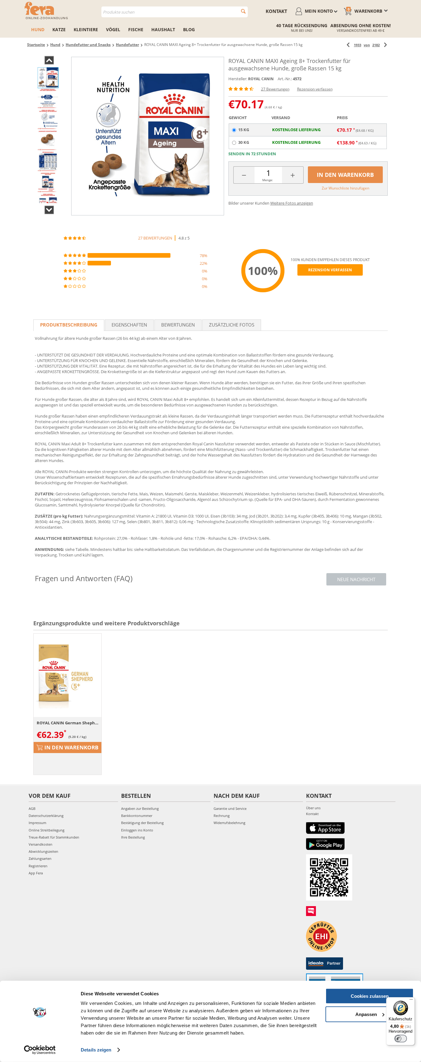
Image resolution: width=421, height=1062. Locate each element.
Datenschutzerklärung (46, 815)
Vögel (113, 29)
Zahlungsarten (40, 858)
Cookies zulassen (370, 996)
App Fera (36, 873)
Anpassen (366, 1014)
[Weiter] (385, 45)
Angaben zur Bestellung (140, 808)
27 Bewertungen (275, 89)
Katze (59, 29)
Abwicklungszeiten (43, 851)
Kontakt (276, 11)
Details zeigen (96, 1049)
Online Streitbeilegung (46, 830)
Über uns (313, 808)
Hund (37, 29)
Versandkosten (40, 844)
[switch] (400, 1038)
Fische (135, 29)
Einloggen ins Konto (137, 830)
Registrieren (38, 866)
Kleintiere (86, 29)
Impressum (37, 822)
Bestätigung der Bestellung (142, 822)
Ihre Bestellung (133, 837)
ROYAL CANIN (261, 78)
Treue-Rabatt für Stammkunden (54, 837)
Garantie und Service (230, 808)
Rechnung (222, 815)
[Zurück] (348, 45)
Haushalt (163, 29)
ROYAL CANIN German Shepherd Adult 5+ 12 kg (67, 723)
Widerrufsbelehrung (229, 822)
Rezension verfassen (315, 89)
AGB (32, 808)
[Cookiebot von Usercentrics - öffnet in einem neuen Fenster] (40, 1050)
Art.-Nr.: (285, 78)
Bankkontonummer (136, 815)
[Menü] (411, 1001)
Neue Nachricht (356, 579)
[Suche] (243, 11)
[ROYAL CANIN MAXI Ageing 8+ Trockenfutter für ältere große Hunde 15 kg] (148, 136)
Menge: (267, 180)
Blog (189, 29)
